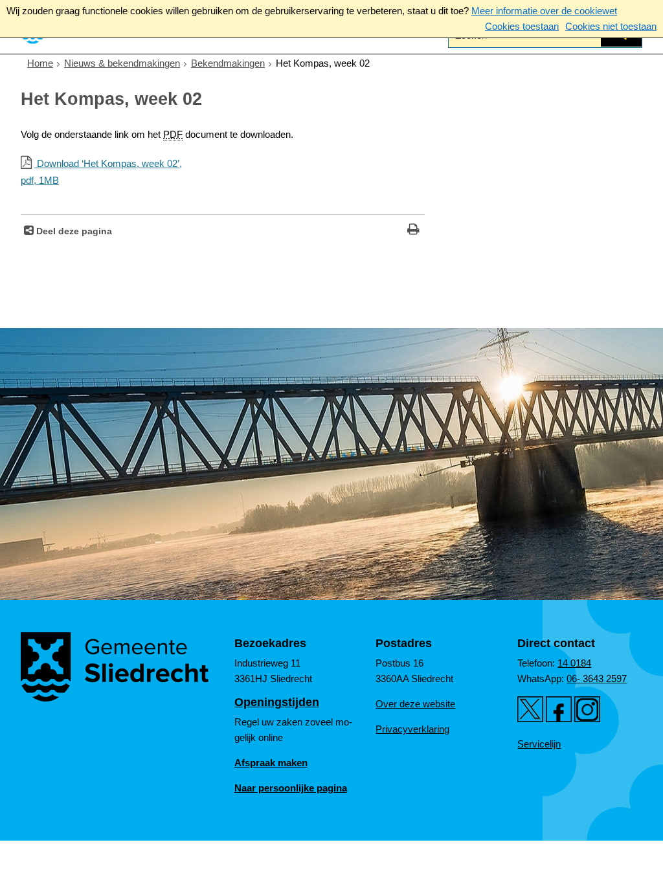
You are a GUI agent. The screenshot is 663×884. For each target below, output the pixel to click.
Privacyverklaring (412, 729)
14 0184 (574, 663)
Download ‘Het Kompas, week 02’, (101, 172)
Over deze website (415, 703)
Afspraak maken (271, 762)
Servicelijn (539, 743)
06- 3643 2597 (597, 678)
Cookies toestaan (522, 26)
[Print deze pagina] (413, 231)
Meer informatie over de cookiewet (544, 10)
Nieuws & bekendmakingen (122, 63)
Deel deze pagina (73, 231)
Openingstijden (276, 702)
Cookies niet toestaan (611, 26)
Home (40, 63)
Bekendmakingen (228, 63)
